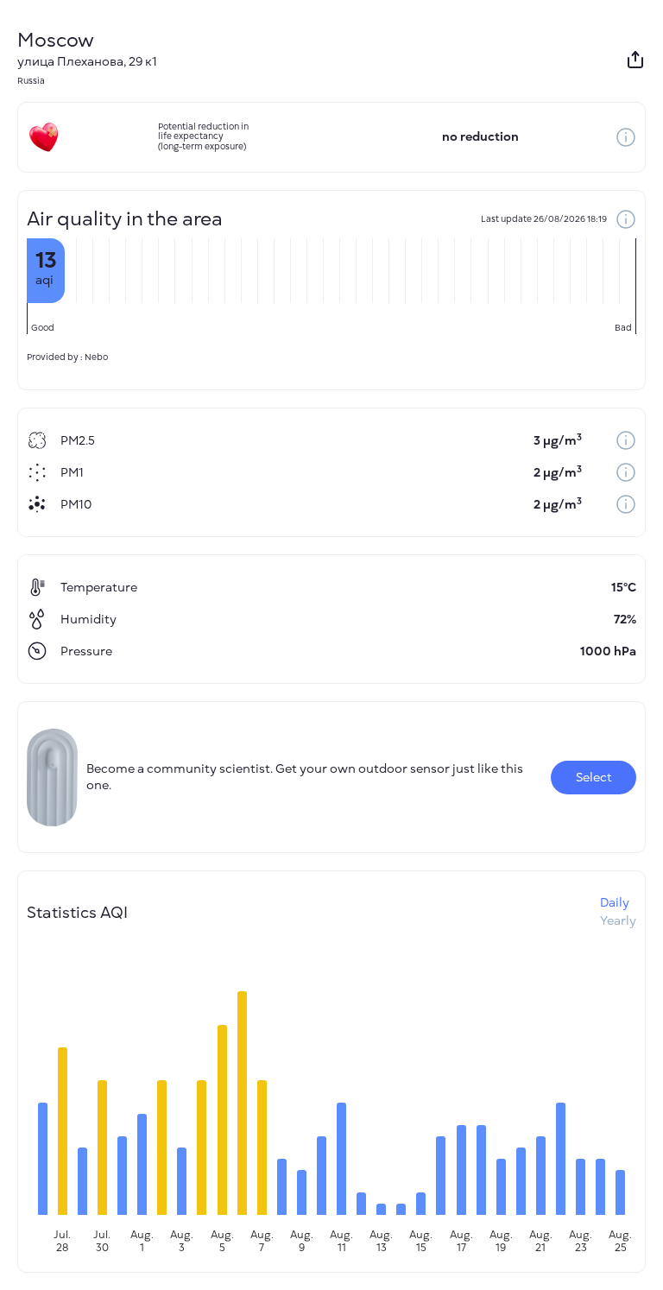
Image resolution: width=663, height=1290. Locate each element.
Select (594, 777)
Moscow (55, 40)
